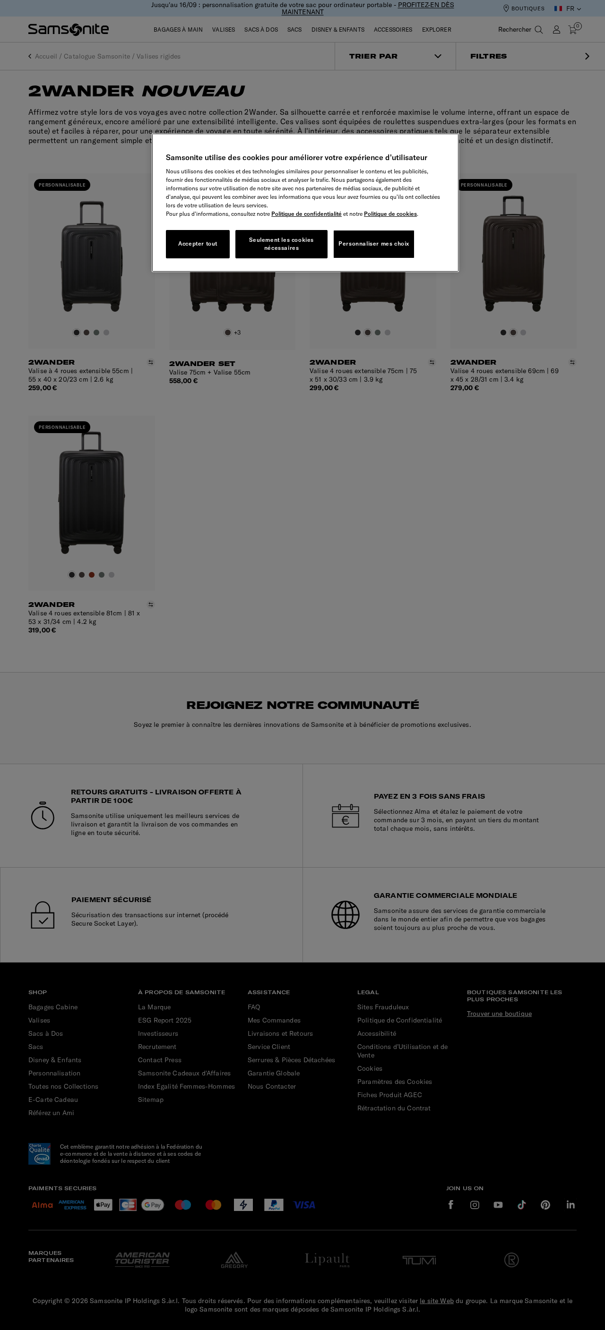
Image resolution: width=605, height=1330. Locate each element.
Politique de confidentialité (306, 213)
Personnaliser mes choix (373, 243)
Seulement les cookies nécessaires (281, 243)
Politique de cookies (390, 213)
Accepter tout (197, 243)
